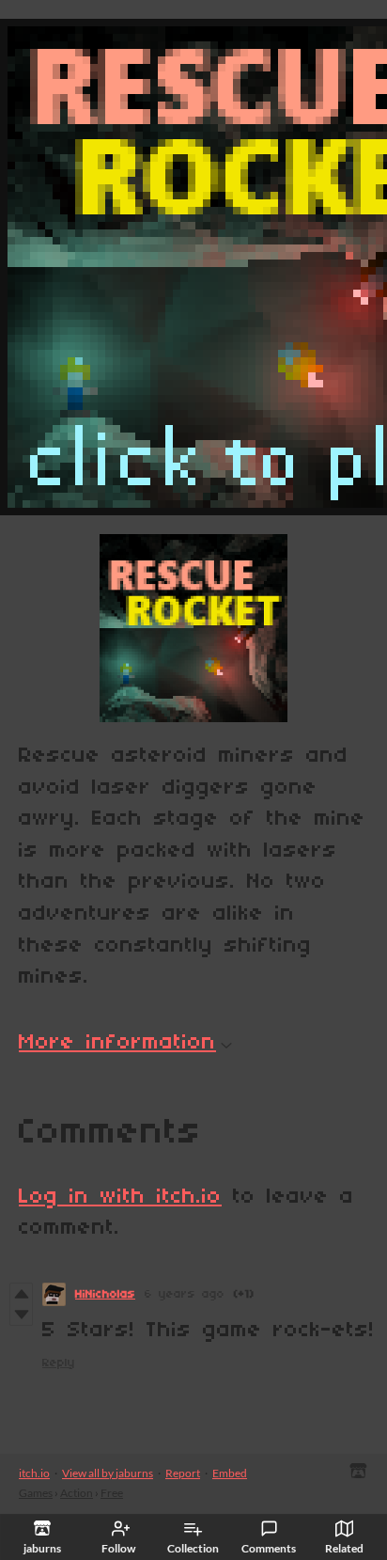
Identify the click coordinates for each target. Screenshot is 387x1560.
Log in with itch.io (120, 1197)
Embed (229, 1473)
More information (117, 1043)
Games (36, 1493)
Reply (58, 1363)
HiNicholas (105, 1294)
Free (112, 1493)
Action (76, 1493)
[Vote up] (21, 1294)
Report (182, 1473)
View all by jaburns (107, 1473)
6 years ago (184, 1294)
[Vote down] (21, 1314)
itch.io (34, 1473)
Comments (268, 1548)
